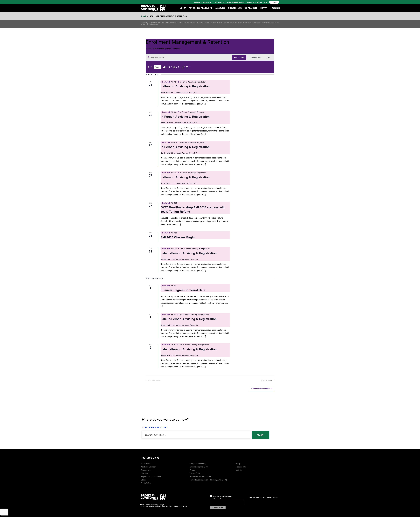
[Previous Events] (148, 67)
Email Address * (215, 499)
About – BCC (146, 464)
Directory (144, 473)
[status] (196, 434)
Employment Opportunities (151, 477)
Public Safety (146, 483)
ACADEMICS (220, 8)
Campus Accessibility (198, 464)
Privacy (192, 470)
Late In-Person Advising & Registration (189, 253)
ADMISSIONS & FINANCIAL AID (200, 8)
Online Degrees (235, 8)
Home (143, 16)
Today (157, 67)
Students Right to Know (199, 467)
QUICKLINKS (275, 8)
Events (148, 49)
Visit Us (239, 470)
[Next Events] (151, 67)
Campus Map (146, 470)
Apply (238, 464)
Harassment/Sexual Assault (200, 477)
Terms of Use (195, 473)
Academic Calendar (148, 467)
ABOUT (183, 8)
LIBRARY (263, 8)
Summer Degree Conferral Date (183, 290)
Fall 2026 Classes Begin (178, 237)
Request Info (241, 467)
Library (143, 480)
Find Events (239, 57)
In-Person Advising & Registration (185, 86)
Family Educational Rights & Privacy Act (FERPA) (208, 480)
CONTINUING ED (251, 8)
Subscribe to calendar (260, 388)
